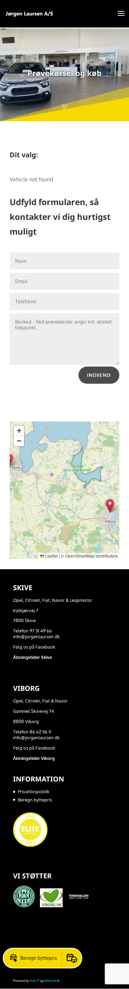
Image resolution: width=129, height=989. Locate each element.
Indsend (99, 375)
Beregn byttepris (35, 799)
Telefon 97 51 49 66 (32, 630)
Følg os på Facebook (34, 647)
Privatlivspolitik (34, 791)
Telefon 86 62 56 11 (32, 731)
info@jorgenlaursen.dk (36, 636)
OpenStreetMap (80, 556)
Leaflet (51, 556)
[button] (110, 506)
